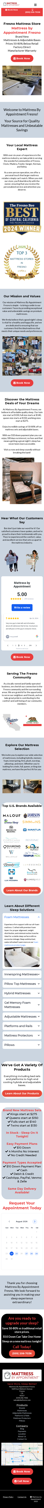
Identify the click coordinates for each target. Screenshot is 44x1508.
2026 (25, 1221)
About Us (22, 1436)
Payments (22, 1431)
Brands (22, 1408)
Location (22, 1434)
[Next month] (34, 1221)
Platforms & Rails (22, 1415)
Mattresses (22, 1410)
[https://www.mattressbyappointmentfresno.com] (11, 4)
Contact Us (22, 1439)
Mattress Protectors (22, 1418)
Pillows (22, 1420)
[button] (35, 5)
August (19, 1221)
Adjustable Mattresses (22, 1413)
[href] (22, 1454)
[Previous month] (9, 1221)
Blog (22, 1428)
